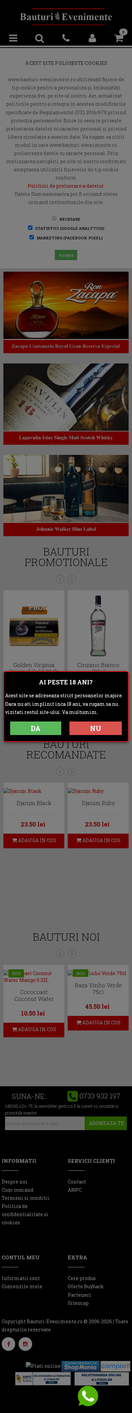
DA (36, 728)
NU (95, 728)
